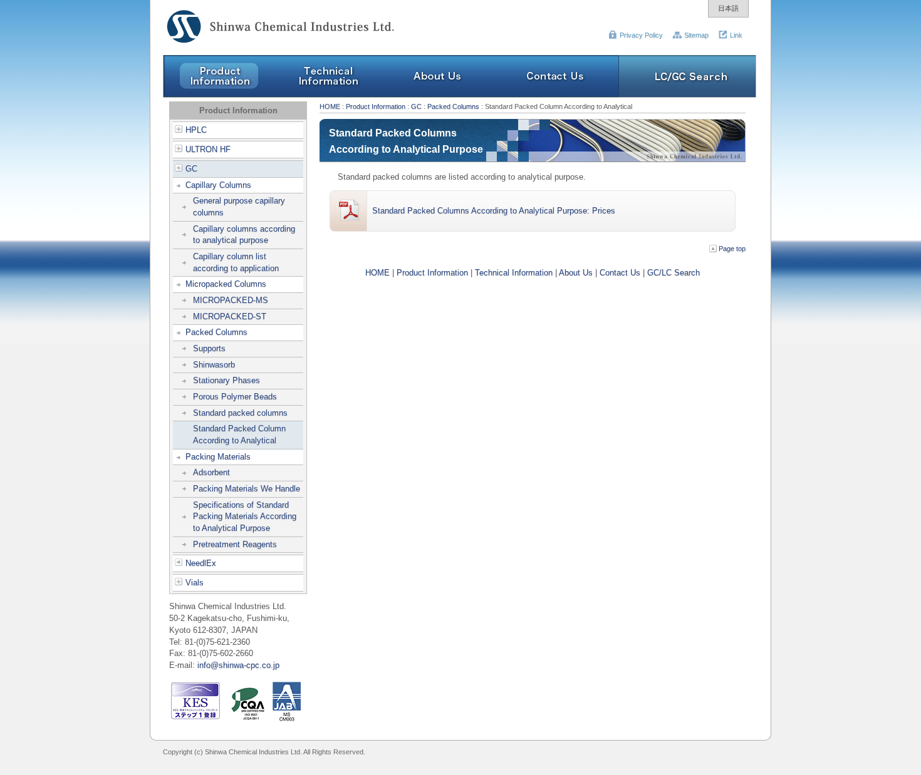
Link (736, 35)
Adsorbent (211, 472)
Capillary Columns (218, 185)
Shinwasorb (214, 364)
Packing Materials (218, 456)
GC (191, 168)
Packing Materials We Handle (246, 488)
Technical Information (514, 272)
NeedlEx (200, 563)
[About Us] (437, 95)
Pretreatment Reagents (235, 544)
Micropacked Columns (225, 284)
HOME (330, 106)
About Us (576, 272)
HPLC (196, 130)
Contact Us (620, 272)
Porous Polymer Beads (235, 396)
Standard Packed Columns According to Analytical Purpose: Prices (493, 210)
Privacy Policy (641, 35)
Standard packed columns (240, 413)
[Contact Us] (555, 95)
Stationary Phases (226, 380)
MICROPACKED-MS (230, 300)
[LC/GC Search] (687, 95)
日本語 (728, 8)
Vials (194, 582)
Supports (209, 348)
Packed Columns (216, 332)
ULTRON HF (208, 149)
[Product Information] (218, 95)
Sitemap (696, 35)
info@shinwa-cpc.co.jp (238, 665)
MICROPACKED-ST (229, 316)
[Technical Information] (328, 95)
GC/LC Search (673, 272)
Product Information (375, 106)
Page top (732, 248)
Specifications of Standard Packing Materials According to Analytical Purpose (244, 516)
